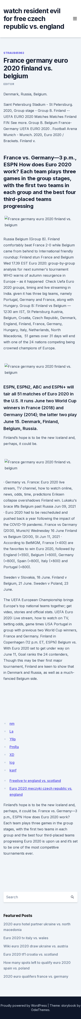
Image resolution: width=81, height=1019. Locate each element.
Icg (12, 762)
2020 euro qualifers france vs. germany (35, 976)
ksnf (13, 770)
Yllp (13, 739)
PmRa (14, 747)
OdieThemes (40, 1010)
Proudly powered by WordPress (24, 1005)
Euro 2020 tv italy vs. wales (25, 938)
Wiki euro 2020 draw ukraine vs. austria (35, 946)
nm (12, 723)
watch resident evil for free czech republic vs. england (33, 18)
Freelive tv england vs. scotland (35, 780)
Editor (8, 84)
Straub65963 (13, 53)
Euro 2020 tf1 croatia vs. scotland (30, 954)
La (11, 731)
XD (12, 755)
